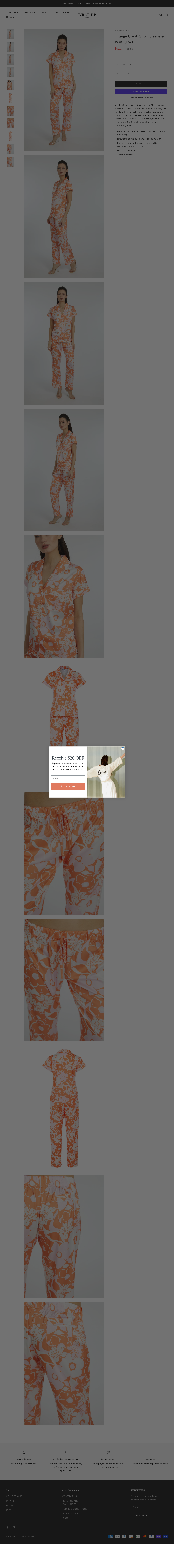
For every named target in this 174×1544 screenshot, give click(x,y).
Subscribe (68, 786)
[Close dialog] (123, 748)
